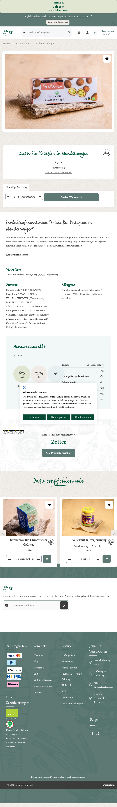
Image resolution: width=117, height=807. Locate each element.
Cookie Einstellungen (72, 703)
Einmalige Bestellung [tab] (16, 187)
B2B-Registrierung (43, 679)
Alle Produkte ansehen (58, 453)
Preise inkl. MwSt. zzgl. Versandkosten (58, 172)
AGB (64, 691)
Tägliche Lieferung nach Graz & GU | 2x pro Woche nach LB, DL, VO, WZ (57, 16)
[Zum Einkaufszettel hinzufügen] (107, 59)
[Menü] (79, 32)
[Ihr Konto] (87, 32)
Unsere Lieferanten (43, 685)
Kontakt (38, 692)
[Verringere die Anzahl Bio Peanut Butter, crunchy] (69, 559)
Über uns (38, 655)
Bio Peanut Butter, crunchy (88, 540)
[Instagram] (97, 734)
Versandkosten (79, 776)
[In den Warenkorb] (47, 559)
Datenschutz (68, 697)
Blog (36, 661)
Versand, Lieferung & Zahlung (72, 676)
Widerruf (66, 685)
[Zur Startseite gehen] (8, 33)
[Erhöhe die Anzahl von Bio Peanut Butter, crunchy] (98, 559)
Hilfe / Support (69, 667)
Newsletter (39, 667)
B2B (36, 673)
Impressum (109, 784)
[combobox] (46, 32)
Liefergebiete (68, 655)
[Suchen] (69, 32)
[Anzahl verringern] (8, 196)
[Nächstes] (114, 533)
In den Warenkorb (71, 197)
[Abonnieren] (64, 605)
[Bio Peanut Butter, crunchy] (88, 517)
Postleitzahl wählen (57, 22)
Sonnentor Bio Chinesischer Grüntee (28, 542)
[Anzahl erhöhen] (40, 196)
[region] (58, 95)
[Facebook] (92, 734)
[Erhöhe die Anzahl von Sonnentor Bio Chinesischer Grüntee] (38, 559)
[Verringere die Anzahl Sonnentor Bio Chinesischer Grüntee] (9, 559)
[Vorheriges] (3, 533)
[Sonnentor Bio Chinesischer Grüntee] (29, 517)
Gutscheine (67, 661)
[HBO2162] (58, 91)
